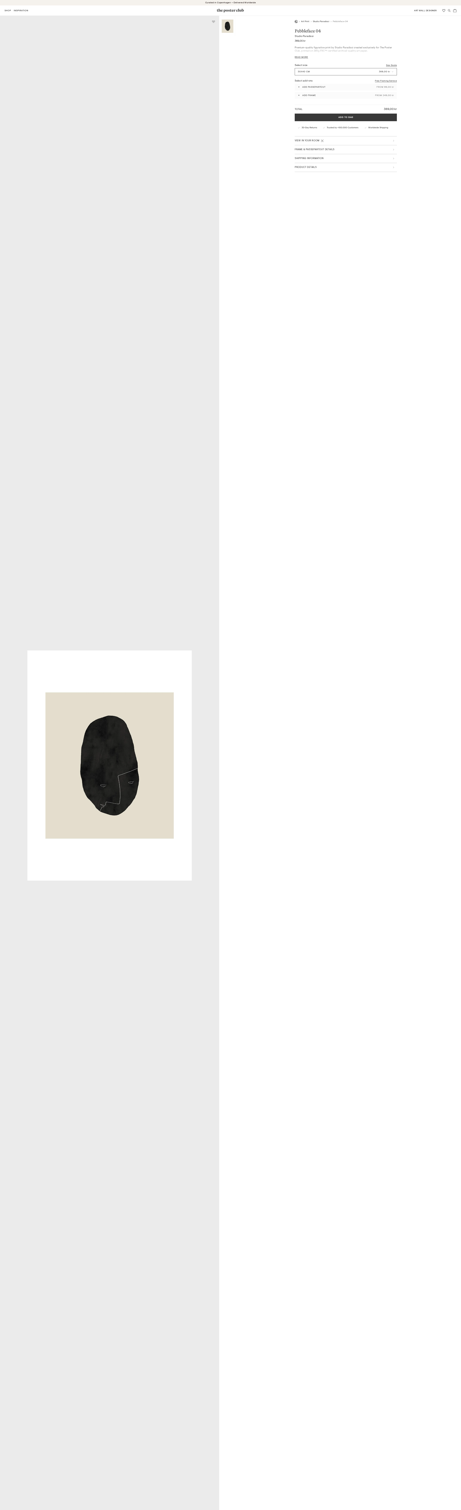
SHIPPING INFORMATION (309, 158)
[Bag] (454, 10)
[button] (8, 10)
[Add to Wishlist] (213, 21)
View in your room (307, 140)
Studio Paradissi (321, 21)
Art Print (305, 21)
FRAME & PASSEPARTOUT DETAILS (315, 149)
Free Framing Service (386, 81)
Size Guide (391, 65)
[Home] (296, 21)
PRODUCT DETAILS (306, 167)
